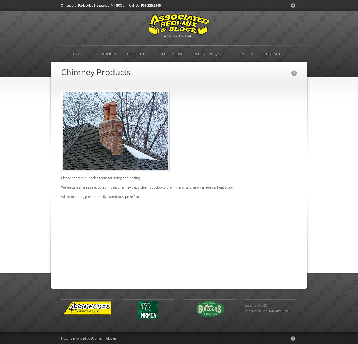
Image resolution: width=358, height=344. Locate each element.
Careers (245, 53)
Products (137, 53)
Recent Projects (210, 53)
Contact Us (275, 53)
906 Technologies (104, 338)
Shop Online (170, 53)
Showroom (104, 53)
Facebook (293, 5)
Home (77, 53)
